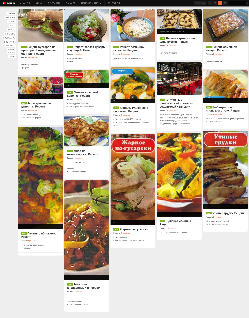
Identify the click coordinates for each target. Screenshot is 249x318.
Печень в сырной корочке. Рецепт (82, 94)
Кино (39, 3)
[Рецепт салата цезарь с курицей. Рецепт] (86, 25)
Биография (9, 42)
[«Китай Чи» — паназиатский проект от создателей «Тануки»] (179, 78)
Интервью (10, 34)
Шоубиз (11, 30)
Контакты (113, 3)
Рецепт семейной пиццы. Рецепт (221, 48)
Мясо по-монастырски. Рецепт (82, 152)
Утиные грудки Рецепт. (228, 213)
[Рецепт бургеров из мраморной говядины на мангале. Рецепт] (40, 25)
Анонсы (25, 3)
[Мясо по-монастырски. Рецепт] (86, 131)
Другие (11, 52)
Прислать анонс (91, 3)
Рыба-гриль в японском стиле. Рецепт (223, 109)
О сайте (70, 3)
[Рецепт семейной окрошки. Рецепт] (133, 25)
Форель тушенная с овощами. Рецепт (130, 109)
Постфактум (9, 38)
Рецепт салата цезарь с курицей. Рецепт (86, 48)
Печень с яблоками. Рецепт (38, 235)
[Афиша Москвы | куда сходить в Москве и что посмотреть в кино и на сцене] (9, 3)
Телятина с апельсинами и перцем (83, 286)
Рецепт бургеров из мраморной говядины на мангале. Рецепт (38, 50)
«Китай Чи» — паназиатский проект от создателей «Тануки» (177, 103)
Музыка (11, 22)
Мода (12, 26)
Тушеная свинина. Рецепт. (176, 222)
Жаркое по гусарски (134, 229)
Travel (12, 57)
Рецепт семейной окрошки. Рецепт (129, 48)
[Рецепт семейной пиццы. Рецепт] (225, 25)
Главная (11, 14)
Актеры (11, 49)
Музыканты (10, 45)
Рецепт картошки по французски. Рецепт (177, 40)
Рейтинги (54, 3)
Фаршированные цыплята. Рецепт (36, 105)
